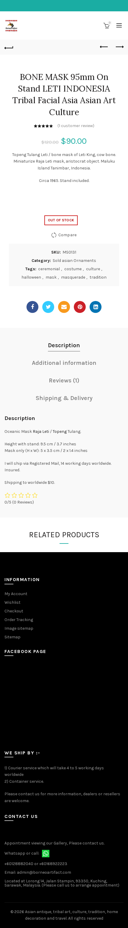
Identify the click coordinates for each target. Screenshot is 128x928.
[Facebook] (32, 307)
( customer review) (75, 125)
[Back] (8, 47)
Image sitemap (18, 628)
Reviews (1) (64, 380)
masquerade (73, 277)
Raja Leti (41, 431)
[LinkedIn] (96, 307)
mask (51, 277)
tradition (98, 277)
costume (73, 268)
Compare (67, 234)
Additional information (64, 362)
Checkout (13, 611)
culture (93, 268)
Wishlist (12, 602)
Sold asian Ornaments (74, 260)
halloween (31, 277)
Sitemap (12, 637)
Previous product (104, 47)
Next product (119, 47)
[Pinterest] (80, 307)
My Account (15, 593)
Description (64, 345)
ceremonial (49, 268)
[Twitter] (48, 307)
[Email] (64, 307)
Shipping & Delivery (64, 398)
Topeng (60, 431)
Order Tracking (18, 619)
